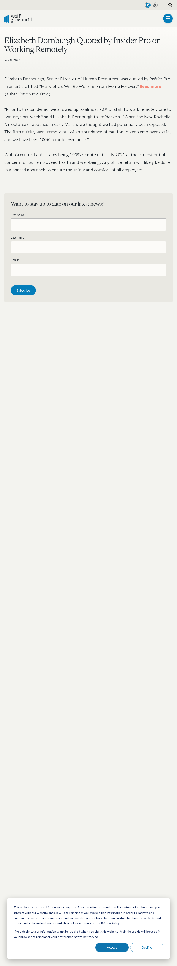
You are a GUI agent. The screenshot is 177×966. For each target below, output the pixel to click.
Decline (147, 947)
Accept (112, 947)
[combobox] (169, 5)
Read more (150, 86)
